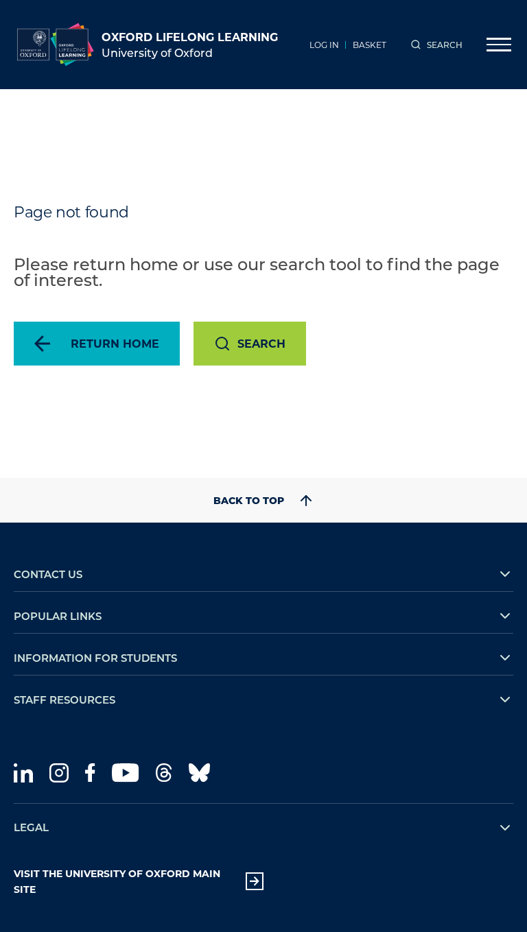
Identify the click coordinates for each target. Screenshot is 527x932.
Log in (324, 44)
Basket (369, 44)
